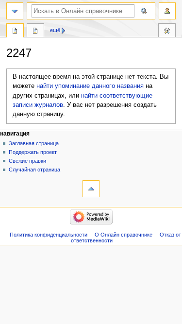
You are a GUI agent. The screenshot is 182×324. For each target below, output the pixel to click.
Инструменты (167, 31)
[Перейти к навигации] (14, 10)
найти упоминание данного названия (90, 86)
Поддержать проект (33, 152)
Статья (15, 31)
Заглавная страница (34, 143)
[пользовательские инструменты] (167, 10)
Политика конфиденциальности (48, 235)
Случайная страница (34, 169)
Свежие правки (27, 161)
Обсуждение (35, 31)
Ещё (55, 30)
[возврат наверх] (91, 188)
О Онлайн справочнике (123, 235)
